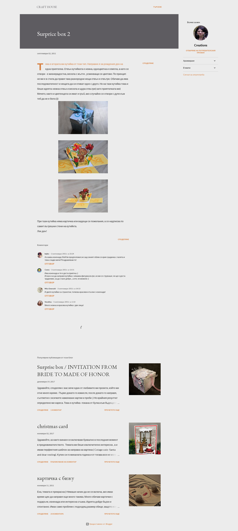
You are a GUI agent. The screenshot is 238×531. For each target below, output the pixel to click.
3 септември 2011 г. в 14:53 (69, 289)
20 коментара (57, 514)
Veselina (48, 302)
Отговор (49, 264)
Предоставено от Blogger (100, 524)
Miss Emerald (50, 289)
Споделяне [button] (148, 63)
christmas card (52, 426)
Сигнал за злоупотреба (193, 74)
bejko (47, 254)
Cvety (47, 270)
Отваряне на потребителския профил (200, 51)
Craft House (47, 7)
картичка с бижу (55, 478)
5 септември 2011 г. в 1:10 (64, 302)
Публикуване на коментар (63, 462)
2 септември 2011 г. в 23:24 (62, 254)
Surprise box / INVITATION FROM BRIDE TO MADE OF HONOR (77, 370)
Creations (200, 45)
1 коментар (55, 410)
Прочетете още (111, 410)
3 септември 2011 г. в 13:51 (62, 270)
